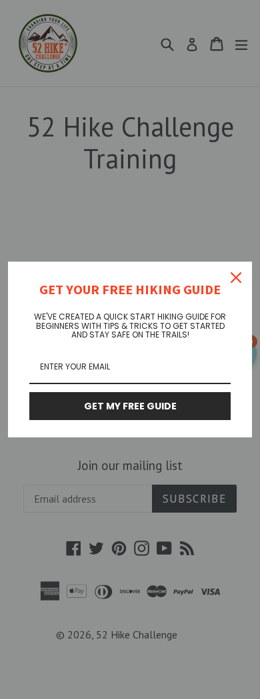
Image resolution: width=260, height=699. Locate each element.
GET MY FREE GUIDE (130, 406)
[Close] (236, 278)
